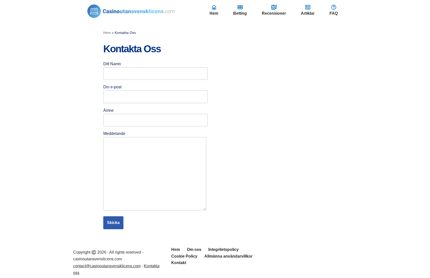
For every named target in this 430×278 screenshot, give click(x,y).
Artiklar (308, 13)
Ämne (108, 110)
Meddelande (114, 133)
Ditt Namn (112, 64)
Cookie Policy (184, 256)
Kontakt (178, 263)
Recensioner (274, 13)
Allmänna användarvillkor (228, 256)
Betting (240, 13)
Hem (214, 13)
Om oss (194, 249)
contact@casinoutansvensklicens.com (107, 266)
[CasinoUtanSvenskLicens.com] (130, 11)
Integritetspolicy (223, 249)
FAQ (333, 13)
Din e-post (112, 87)
